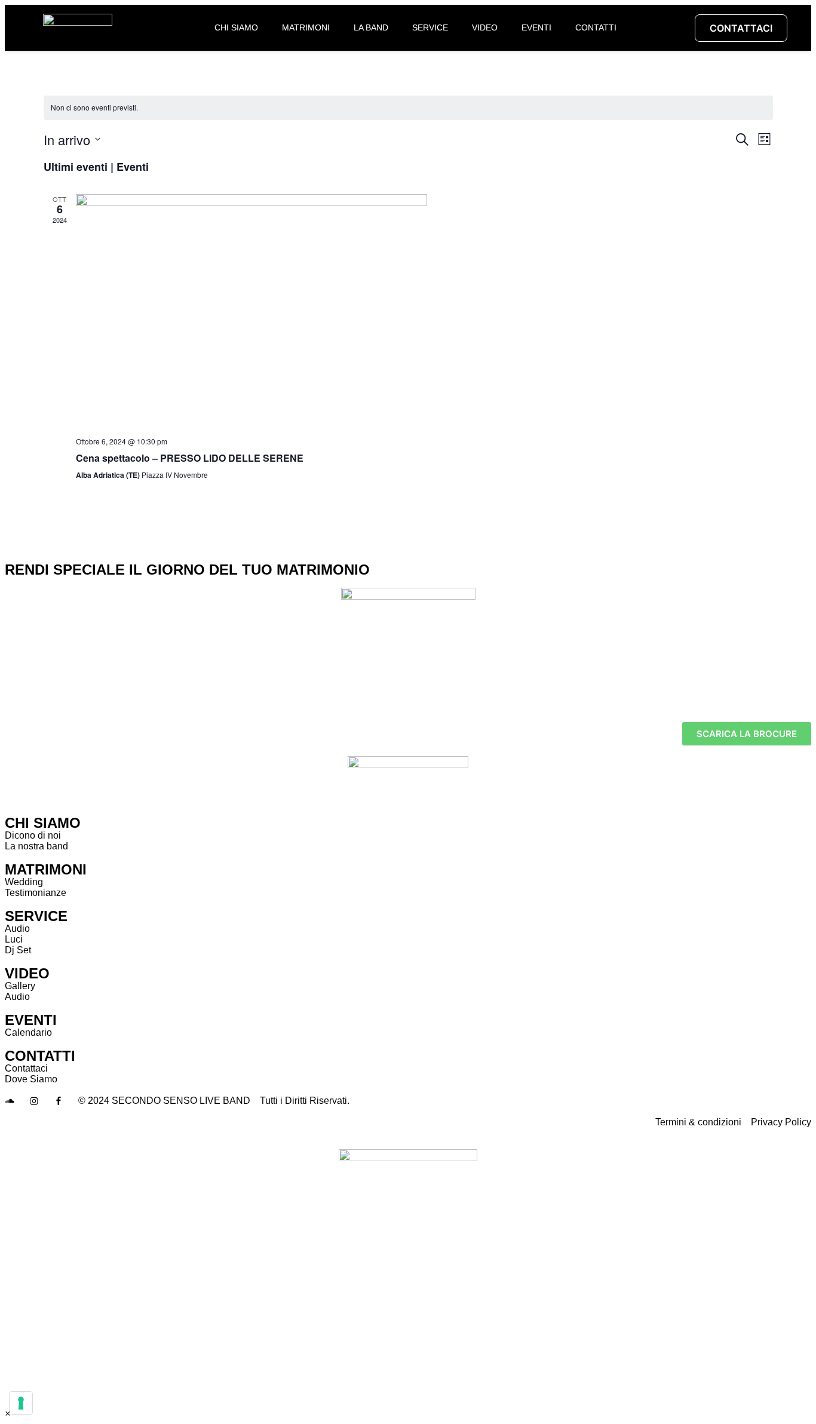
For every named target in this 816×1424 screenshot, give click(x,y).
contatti (595, 27)
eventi (536, 27)
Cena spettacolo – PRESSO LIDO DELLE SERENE (189, 458)
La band (371, 27)
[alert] (408, 108)
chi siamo (236, 27)
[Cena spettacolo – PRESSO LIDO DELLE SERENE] (424, 310)
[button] (7, 1413)
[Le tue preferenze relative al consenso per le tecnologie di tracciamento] (21, 1403)
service (430, 27)
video (485, 27)
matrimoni (306, 27)
